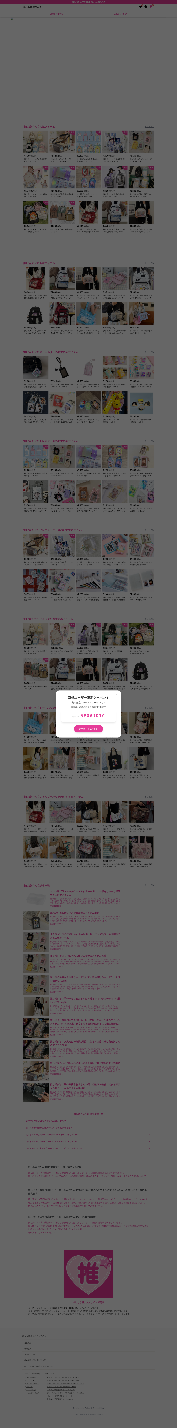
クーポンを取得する (88, 729)
